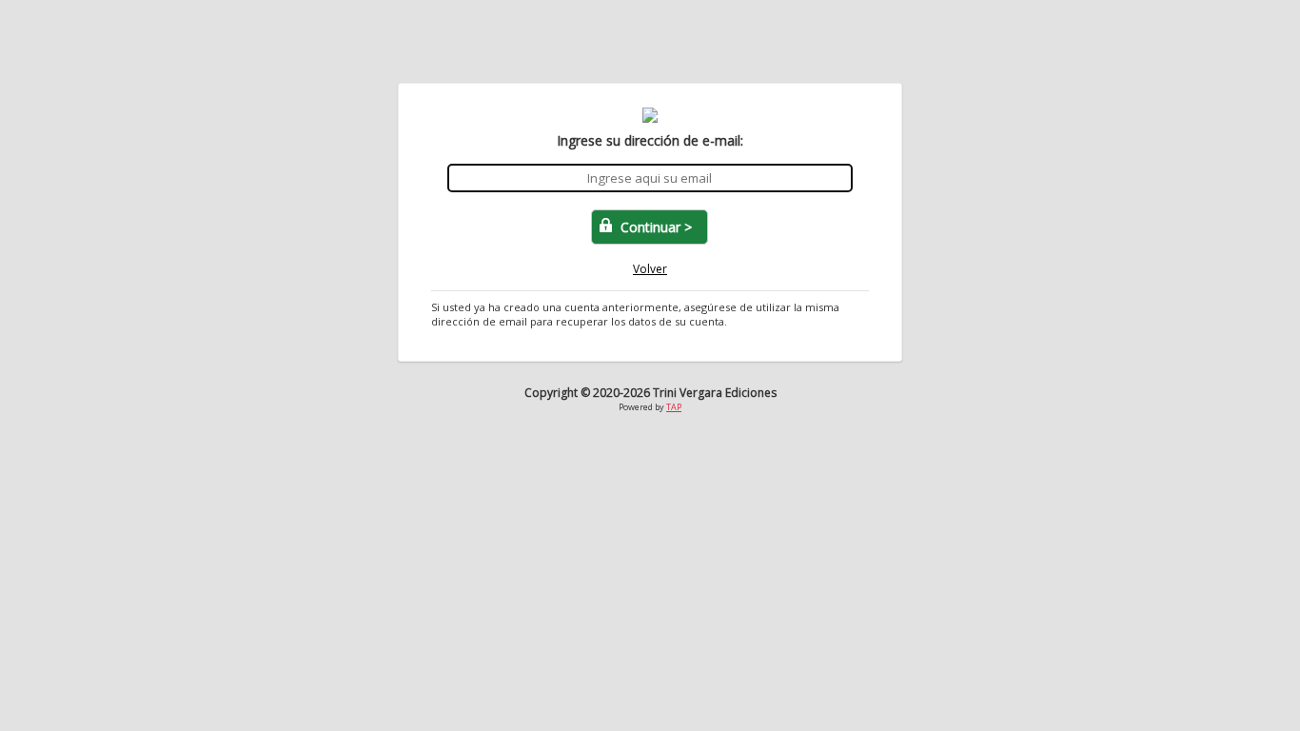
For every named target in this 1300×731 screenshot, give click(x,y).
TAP (673, 407)
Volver (650, 269)
